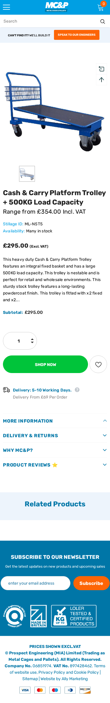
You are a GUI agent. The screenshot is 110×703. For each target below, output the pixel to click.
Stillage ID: (13, 224)
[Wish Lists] (98, 364)
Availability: (14, 231)
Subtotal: (13, 312)
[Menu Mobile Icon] (6, 7)
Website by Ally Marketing (64, 678)
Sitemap (30, 678)
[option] (55, 108)
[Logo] (56, 7)
